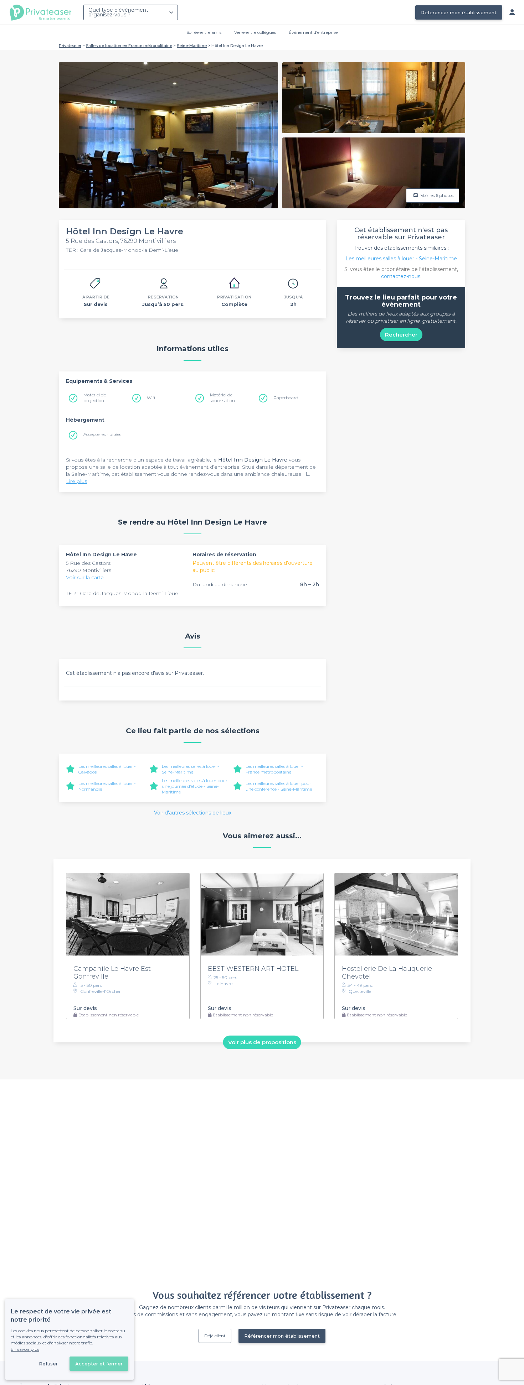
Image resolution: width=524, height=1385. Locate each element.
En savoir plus (25, 1349)
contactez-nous (400, 276)
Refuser (48, 1363)
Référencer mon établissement (459, 12)
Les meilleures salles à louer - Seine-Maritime (190, 769)
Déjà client (215, 1335)
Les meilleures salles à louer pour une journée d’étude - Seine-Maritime (194, 786)
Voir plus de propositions (262, 1042)
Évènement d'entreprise (313, 32)
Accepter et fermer (99, 1363)
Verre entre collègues (255, 32)
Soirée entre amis (203, 32)
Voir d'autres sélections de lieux (192, 812)
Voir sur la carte (85, 577)
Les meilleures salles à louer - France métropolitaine (274, 769)
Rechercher (401, 334)
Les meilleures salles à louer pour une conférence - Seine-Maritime (279, 786)
